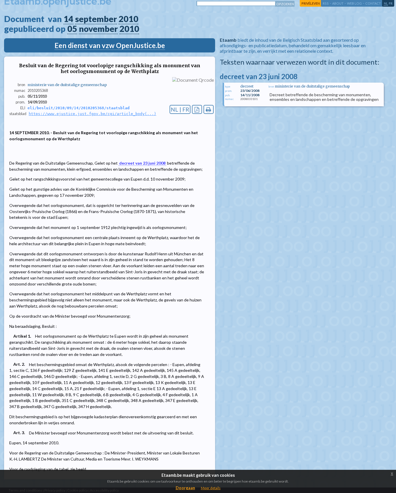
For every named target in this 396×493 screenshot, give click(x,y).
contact (373, 3)
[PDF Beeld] (197, 109)
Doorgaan (185, 487)
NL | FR (180, 109)
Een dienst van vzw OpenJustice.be (110, 45)
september (96, 19)
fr (391, 3)
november (98, 29)
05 (72, 29)
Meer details (211, 488)
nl (386, 3)
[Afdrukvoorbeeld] (209, 109)
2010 (128, 19)
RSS (326, 3)
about (338, 3)
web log (354, 3)
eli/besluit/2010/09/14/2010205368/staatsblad (79, 108)
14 (68, 19)
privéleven (310, 3)
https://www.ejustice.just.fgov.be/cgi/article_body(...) (92, 114)
